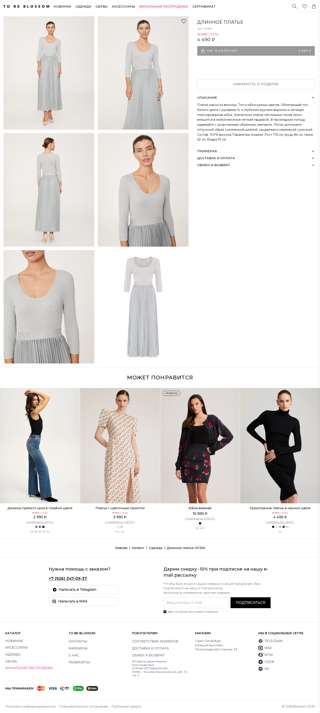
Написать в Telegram (77, 589)
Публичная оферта (126, 706)
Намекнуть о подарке (256, 84)
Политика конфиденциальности (30, 706)
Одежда (83, 6)
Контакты (78, 641)
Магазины (78, 648)
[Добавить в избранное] (184, 21)
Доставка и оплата (150, 648)
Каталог (138, 548)
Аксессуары (123, 6)
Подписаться (250, 603)
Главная (121, 548)
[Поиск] (294, 6)
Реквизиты (79, 662)
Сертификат (204, 6)
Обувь (102, 6)
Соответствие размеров (155, 641)
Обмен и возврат (148, 655)
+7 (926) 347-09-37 (68, 578)
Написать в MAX (73, 601)
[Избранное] (304, 6)
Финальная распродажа (29, 668)
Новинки (62, 6)
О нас (74, 655)
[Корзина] (314, 6)
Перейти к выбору (40, 494)
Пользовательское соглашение (83, 706)
